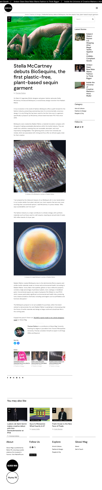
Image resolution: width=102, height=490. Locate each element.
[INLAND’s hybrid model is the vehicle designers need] (57, 356)
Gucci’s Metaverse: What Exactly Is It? (37, 425)
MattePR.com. (19, 454)
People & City (67, 420)
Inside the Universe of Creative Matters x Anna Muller (61, 1)
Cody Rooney (58, 429)
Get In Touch (79, 449)
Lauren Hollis (36, 429)
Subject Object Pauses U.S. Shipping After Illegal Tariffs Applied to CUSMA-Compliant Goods (90, 47)
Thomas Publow (21, 93)
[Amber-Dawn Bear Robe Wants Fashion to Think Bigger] (39, 356)
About (77, 446)
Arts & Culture (79, 108)
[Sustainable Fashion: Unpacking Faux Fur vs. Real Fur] (22, 356)
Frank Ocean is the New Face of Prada (62, 425)
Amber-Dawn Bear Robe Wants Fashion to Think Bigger (90, 71)
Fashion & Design (35, 14)
